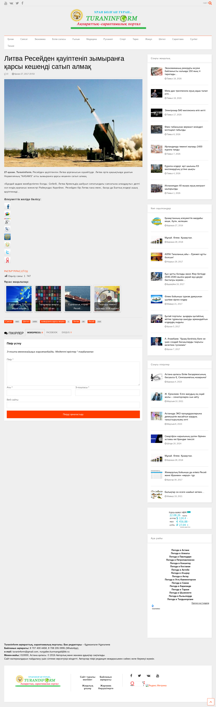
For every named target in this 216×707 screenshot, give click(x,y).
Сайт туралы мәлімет (87, 678)
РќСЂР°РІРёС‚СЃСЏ (16, 271)
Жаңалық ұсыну (87, 687)
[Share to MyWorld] (7, 239)
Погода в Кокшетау (180, 563)
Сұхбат (193, 39)
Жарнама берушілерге (105, 687)
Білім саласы (59, 39)
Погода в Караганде (180, 586)
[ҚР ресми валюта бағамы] (180, 527)
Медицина (91, 39)
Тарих (136, 39)
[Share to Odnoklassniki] (7, 247)
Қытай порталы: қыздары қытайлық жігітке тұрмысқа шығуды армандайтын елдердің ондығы (186, 319)
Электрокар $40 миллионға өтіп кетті (185, 110)
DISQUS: (67, 332)
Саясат (24, 39)
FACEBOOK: (52, 332)
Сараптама (177, 39)
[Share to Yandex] (7, 262)
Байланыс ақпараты (106, 678)
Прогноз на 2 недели (200, 603)
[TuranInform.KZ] (108, 31)
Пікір (10, 359)
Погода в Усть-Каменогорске (180, 579)
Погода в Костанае (180, 566)
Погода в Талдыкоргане (180, 599)
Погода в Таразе (180, 589)
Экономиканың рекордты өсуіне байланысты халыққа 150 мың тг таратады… (183, 71)
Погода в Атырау (180, 573)
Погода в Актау (180, 576)
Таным (11, 46)
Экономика (39, 39)
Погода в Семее (180, 583)
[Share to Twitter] (7, 254)
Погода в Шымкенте (180, 592)
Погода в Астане (180, 550)
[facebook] (22, 3)
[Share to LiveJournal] (7, 231)
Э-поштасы (82, 387)
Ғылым (76, 39)
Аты (9, 387)
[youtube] (5, 3)
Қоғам (11, 39)
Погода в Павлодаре (180, 556)
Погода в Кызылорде (180, 596)
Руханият (108, 39)
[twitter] (17, 3)
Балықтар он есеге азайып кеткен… (184, 492)
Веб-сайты (12, 399)
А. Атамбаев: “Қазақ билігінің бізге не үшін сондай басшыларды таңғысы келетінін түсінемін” (185, 341)
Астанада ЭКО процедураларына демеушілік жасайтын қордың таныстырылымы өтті (183, 416)
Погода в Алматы (180, 553)
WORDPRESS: (35, 332)
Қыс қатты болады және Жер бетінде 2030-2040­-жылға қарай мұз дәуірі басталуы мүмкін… (185, 276)
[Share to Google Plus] (7, 223)
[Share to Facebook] (7, 208)
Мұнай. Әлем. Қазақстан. (179, 237)
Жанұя (148, 39)
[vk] (11, 3)
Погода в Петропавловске (180, 560)
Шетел (162, 39)
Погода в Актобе (180, 570)
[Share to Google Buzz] (7, 216)
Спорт (123, 39)
